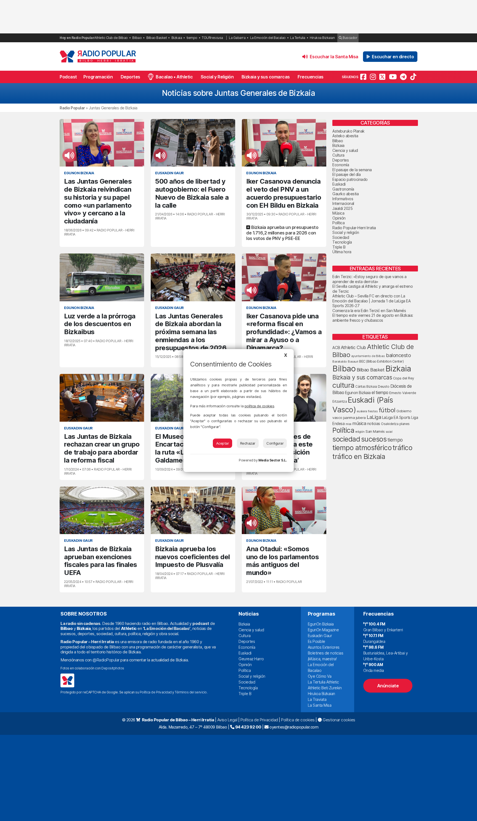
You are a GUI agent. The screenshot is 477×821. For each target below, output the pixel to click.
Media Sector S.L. (272, 460)
